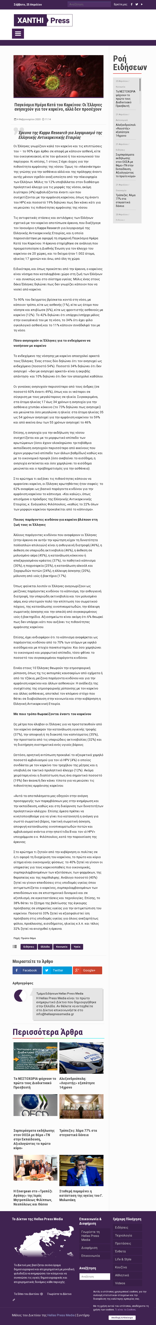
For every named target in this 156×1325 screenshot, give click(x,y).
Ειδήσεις (28, 946)
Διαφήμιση (89, 1248)
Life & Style (123, 1259)
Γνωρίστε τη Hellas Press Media (90, 1236)
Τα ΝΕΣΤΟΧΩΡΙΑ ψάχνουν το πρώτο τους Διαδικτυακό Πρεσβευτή (35, 1082)
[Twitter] (137, 4)
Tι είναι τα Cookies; (125, 1309)
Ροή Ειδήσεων (130, 63)
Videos (120, 1283)
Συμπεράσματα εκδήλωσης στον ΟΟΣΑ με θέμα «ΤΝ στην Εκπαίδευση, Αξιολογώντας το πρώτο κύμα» (34, 1139)
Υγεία (77, 946)
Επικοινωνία (90, 1256)
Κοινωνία (61, 946)
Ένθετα (120, 1251)
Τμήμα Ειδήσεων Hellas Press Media (59, 993)
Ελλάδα (45, 946)
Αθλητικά (122, 1275)
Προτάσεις (123, 1243)
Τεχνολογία (123, 1235)
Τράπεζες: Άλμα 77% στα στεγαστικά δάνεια (78, 1132)
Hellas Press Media (61, 1315)
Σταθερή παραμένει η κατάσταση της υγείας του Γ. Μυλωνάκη (81, 1195)
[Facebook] (132, 4)
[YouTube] (142, 4)
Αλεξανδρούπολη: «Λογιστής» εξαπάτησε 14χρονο (77, 1082)
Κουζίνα (121, 1267)
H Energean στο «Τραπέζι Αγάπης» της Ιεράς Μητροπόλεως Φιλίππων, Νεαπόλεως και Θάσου (33, 1197)
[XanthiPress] (43, 19)
